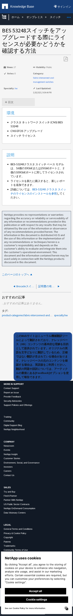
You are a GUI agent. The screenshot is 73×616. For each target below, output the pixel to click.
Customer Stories (12, 458)
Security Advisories (13, 401)
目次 (10, 102)
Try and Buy (9, 492)
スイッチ (55, 17)
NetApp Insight (11, 454)
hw (16, 88)
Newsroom (9, 446)
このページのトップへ (15, 274)
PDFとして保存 (65, 59)
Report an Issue (11, 392)
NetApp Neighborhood (14, 429)
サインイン (64, 6)
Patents (7, 542)
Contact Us (9, 475)
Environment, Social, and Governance (22, 463)
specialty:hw (61, 315)
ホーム (15, 17)
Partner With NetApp (13, 500)
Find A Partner (10, 496)
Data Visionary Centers (15, 513)
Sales (7, 487)
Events (7, 450)
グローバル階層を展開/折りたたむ (6, 17)
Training (7, 417)
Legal (7, 525)
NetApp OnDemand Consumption (19, 508)
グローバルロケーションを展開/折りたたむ (69, 16)
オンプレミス (34, 17)
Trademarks (9, 546)
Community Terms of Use (16, 550)
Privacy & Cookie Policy (15, 533)
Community (9, 421)
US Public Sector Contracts (17, 504)
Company (9, 442)
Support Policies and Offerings (18, 405)
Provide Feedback (12, 396)
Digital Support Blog (13, 425)
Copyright (8, 537)
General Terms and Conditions (18, 529)
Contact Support (11, 388)
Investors (8, 467)
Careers (7, 471)
